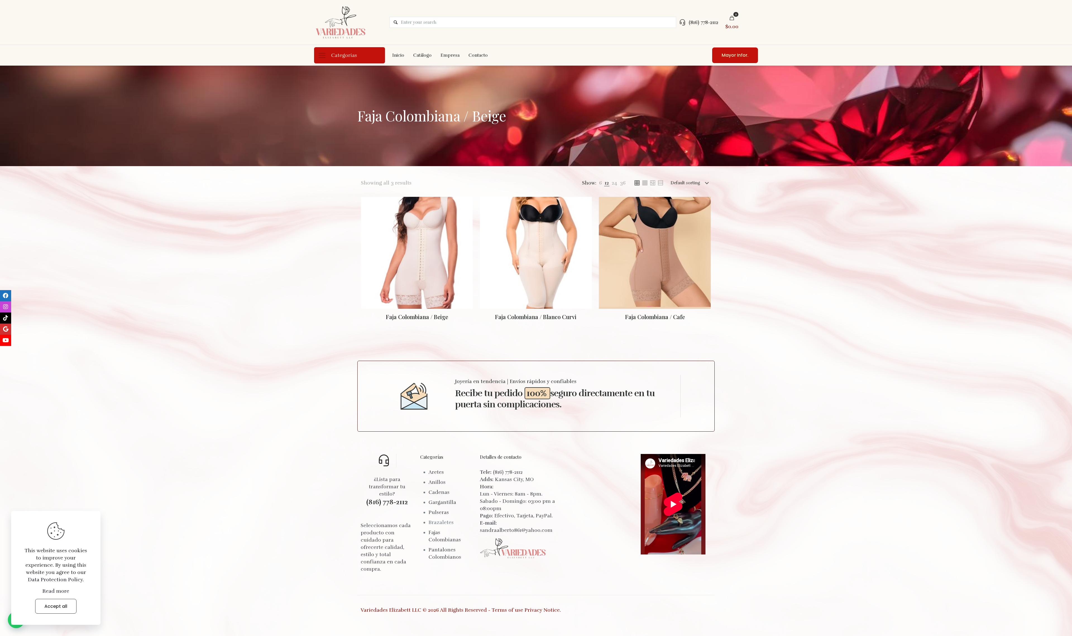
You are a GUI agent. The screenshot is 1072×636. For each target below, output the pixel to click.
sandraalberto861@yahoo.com (516, 530)
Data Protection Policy (55, 580)
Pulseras (439, 512)
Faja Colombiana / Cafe (655, 317)
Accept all (55, 606)
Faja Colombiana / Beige (417, 317)
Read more (55, 591)
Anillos (437, 482)
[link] (600, 183)
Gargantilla (442, 502)
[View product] (465, 205)
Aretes (436, 472)
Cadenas (439, 492)
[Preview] (465, 217)
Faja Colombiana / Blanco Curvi (535, 317)
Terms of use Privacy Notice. (526, 610)
